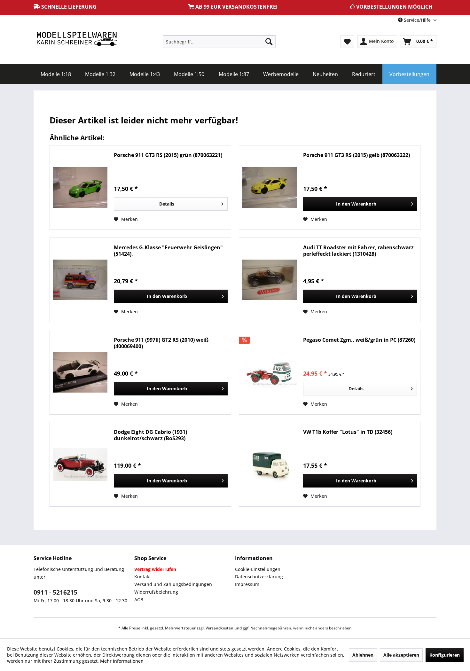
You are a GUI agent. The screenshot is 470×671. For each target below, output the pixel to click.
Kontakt (142, 576)
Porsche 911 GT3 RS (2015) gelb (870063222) (356, 155)
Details (166, 204)
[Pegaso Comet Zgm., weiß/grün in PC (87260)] (269, 372)
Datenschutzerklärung (259, 576)
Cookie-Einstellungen (257, 569)
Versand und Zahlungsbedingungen (173, 584)
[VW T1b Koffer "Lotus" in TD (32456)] (269, 464)
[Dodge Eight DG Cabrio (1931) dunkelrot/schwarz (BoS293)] (80, 464)
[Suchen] (269, 41)
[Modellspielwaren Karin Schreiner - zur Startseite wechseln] (77, 39)
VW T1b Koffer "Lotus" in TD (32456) (347, 432)
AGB (138, 600)
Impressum (247, 584)
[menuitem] (219, 41)
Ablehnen (362, 655)
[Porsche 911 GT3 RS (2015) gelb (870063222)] (269, 187)
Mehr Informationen (122, 661)
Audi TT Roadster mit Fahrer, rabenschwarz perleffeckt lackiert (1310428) (358, 250)
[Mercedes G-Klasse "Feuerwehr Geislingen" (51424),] (80, 280)
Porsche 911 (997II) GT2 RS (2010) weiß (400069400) (161, 343)
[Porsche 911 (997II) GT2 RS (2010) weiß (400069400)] (80, 372)
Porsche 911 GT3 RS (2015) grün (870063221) (168, 155)
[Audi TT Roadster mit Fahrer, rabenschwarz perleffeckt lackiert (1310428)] (269, 280)
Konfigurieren (444, 655)
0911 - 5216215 (55, 592)
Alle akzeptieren (401, 655)
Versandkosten (219, 628)
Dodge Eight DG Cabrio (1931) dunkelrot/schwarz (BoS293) (150, 435)
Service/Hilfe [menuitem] (417, 20)
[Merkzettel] (347, 41)
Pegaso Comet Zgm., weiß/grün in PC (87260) (359, 340)
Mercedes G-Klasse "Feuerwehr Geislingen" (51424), (168, 250)
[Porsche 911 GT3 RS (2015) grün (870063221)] (80, 187)
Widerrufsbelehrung (156, 592)
